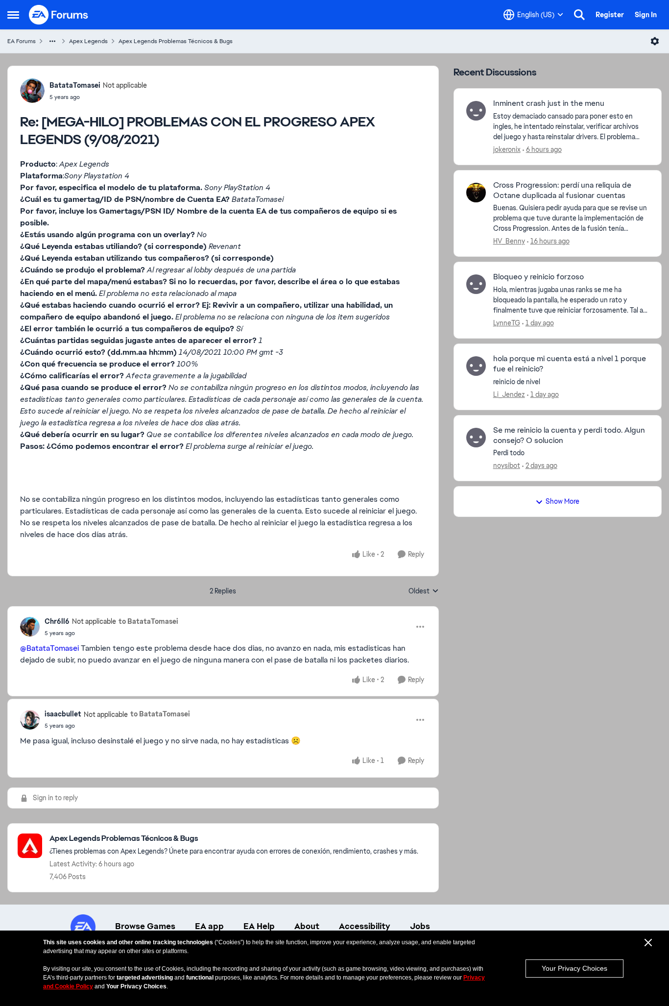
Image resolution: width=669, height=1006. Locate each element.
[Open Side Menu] (13, 14)
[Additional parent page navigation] (52, 41)
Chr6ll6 (57, 621)
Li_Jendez (509, 394)
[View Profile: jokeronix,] (476, 111)
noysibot (506, 465)
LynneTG (506, 323)
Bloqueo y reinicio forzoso (538, 277)
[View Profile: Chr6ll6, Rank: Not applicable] (30, 627)
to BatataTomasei (148, 621)
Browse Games (145, 926)
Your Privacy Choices (574, 968)
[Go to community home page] (59, 15)
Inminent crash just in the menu (548, 103)
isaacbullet (63, 714)
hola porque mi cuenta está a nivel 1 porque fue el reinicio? (569, 364)
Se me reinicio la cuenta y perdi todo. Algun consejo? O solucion (569, 435)
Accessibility (364, 926)
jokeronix (507, 149)
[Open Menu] (655, 41)
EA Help (259, 926)
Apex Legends (88, 41)
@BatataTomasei (49, 648)
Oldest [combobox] (423, 591)
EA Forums (21, 41)
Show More (562, 501)
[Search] (579, 15)
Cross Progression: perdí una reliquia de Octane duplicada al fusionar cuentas (562, 190)
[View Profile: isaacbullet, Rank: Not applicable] (30, 720)
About (306, 926)
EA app (209, 926)
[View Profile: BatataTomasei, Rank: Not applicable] (32, 90)
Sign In (646, 14)
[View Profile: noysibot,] (476, 437)
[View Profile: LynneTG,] (476, 284)
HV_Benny (509, 241)
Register (610, 14)
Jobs (420, 926)
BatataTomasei (74, 85)
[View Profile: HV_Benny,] (476, 192)
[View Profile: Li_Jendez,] (476, 366)
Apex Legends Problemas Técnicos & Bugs (176, 41)
